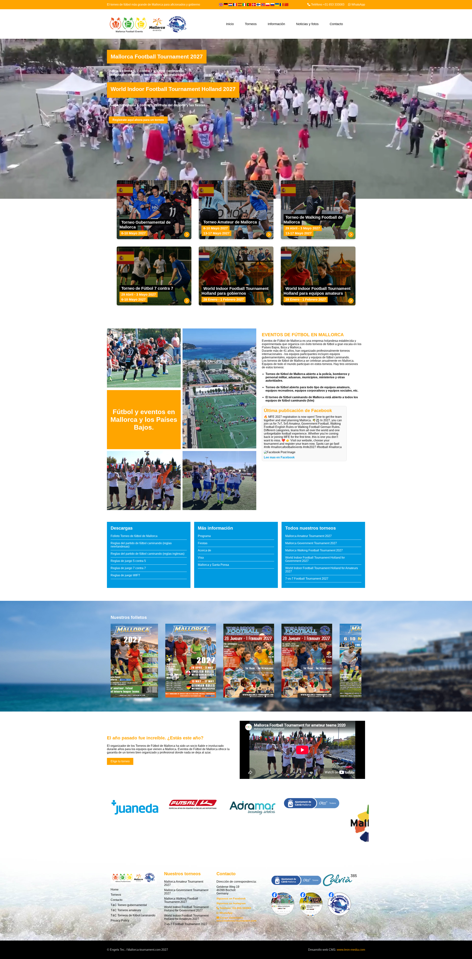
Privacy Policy (120, 920)
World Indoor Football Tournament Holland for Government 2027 (186, 908)
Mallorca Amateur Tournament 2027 (308, 536)
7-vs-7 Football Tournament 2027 (306, 578)
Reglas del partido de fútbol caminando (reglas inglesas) (147, 553)
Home (115, 889)
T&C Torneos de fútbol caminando (133, 915)
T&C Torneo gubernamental (129, 905)
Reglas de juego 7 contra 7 (128, 568)
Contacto (336, 24)
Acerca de (204, 550)
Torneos (251, 24)
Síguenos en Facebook (231, 898)
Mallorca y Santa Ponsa (213, 564)
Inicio (230, 24)
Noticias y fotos (307, 24)
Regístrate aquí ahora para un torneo (138, 119)
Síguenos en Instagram (231, 903)
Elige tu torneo (120, 761)
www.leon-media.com (351, 949)
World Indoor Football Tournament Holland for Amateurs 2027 (186, 917)
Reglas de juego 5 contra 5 (128, 560)
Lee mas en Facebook (279, 457)
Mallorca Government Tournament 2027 (311, 543)
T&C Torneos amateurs (126, 910)
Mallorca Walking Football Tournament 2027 (314, 550)
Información (276, 24)
